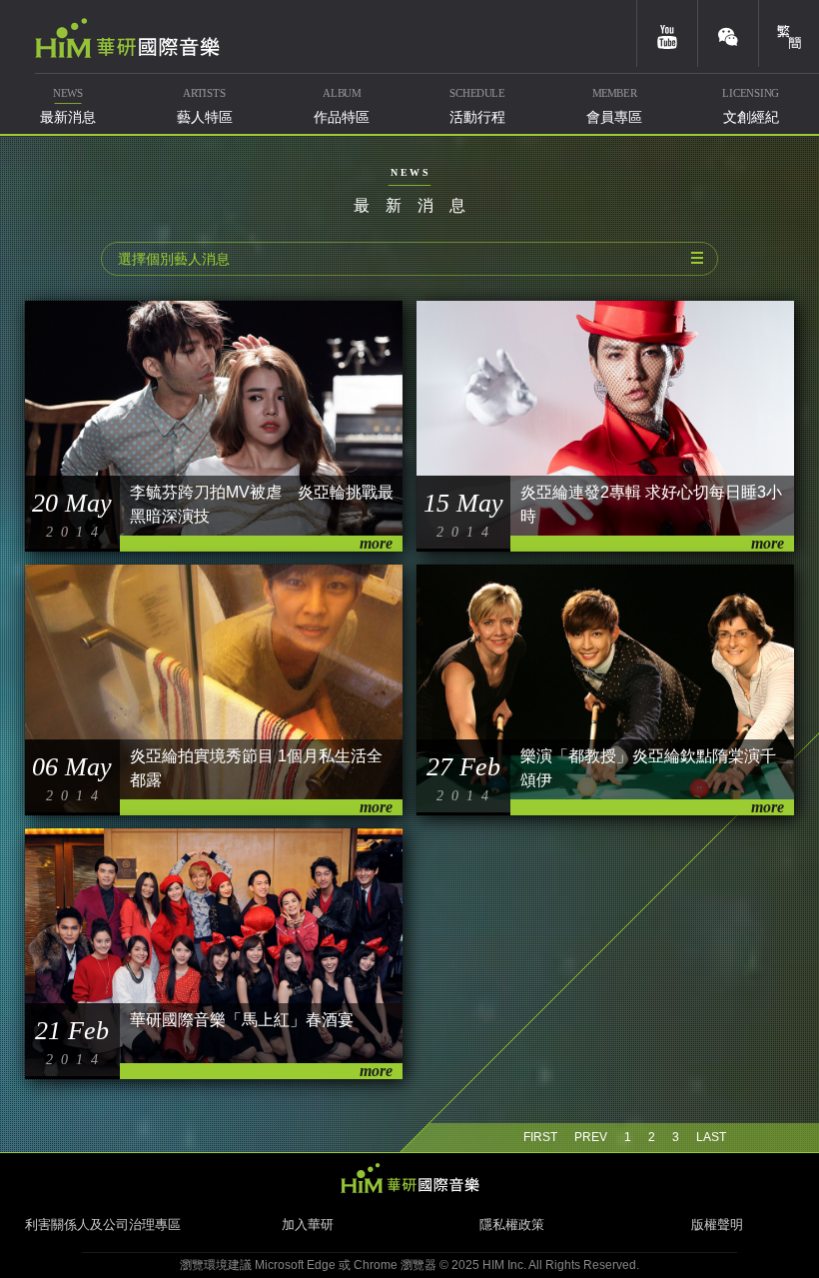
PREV (590, 1137)
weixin (728, 33)
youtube (667, 33)
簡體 (789, 33)
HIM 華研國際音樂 (409, 1178)
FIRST (540, 1137)
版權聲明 (717, 1224)
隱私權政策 (511, 1224)
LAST (711, 1137)
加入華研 (308, 1224)
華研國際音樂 (127, 38)
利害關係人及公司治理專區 (103, 1224)
